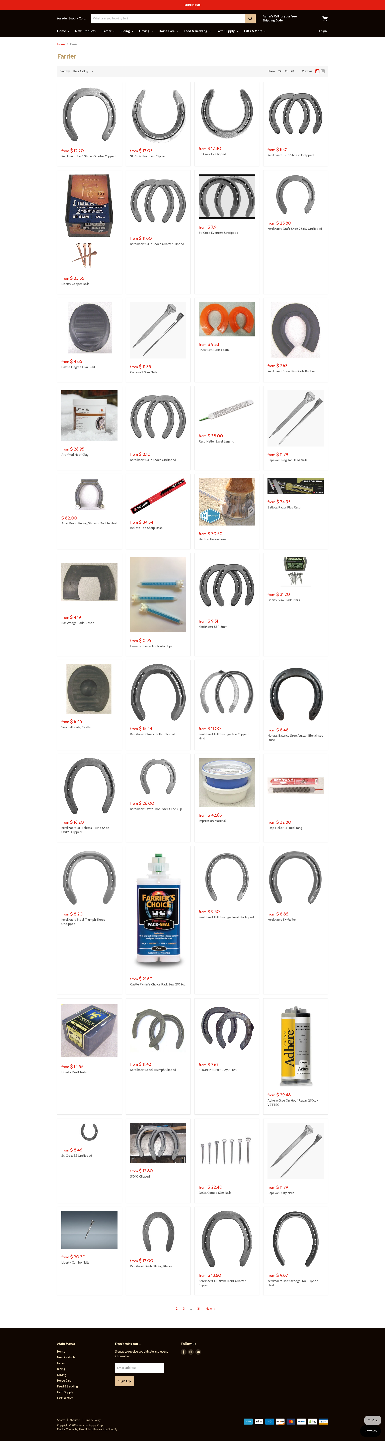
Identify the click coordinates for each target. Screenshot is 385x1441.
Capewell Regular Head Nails (287, 460)
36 (286, 71)
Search (61, 1420)
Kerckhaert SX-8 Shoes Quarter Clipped (88, 156)
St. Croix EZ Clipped (212, 154)
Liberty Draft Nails (74, 1072)
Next (209, 1308)
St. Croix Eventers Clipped (148, 156)
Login (323, 31)
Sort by (65, 71)
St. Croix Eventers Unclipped (218, 233)
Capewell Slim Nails (143, 372)
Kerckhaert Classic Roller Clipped (152, 734)
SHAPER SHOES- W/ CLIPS (218, 1070)
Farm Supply (226, 31)
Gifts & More (253, 31)
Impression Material (212, 821)
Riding (126, 31)
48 (292, 71)
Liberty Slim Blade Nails (283, 600)
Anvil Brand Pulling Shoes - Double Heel (89, 523)
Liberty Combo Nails (75, 1262)
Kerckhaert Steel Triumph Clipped (153, 1070)
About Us (75, 1420)
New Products (85, 31)
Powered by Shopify (105, 1429)
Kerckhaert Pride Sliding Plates (151, 1266)
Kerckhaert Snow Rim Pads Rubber (291, 371)
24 (279, 71)
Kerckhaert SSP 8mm (213, 627)
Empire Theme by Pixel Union (74, 1429)
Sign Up (124, 1381)
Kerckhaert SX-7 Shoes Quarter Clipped (157, 244)
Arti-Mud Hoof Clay (74, 455)
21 (198, 1308)
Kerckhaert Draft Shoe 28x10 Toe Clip (156, 809)
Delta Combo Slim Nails (215, 1193)
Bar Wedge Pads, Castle (77, 623)
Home (62, 31)
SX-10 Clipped (140, 1176)
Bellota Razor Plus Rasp (284, 507)
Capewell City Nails (280, 1193)
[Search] (250, 18)
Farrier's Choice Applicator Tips (151, 646)
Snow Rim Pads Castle (214, 350)
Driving (144, 31)
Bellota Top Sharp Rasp (146, 528)
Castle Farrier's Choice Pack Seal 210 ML (157, 984)
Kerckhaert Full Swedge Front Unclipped (226, 917)
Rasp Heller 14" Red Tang (284, 828)
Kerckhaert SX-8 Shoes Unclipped (290, 155)
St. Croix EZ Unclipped (76, 1155)
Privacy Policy (93, 1420)
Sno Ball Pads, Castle (76, 727)
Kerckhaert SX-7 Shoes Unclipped (153, 460)
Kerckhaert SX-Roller (281, 920)
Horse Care (167, 31)
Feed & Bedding (196, 31)
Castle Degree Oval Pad (78, 367)
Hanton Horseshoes (212, 539)
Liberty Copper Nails (75, 284)
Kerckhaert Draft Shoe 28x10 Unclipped (294, 229)
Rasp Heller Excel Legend (216, 441)
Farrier (107, 31)
